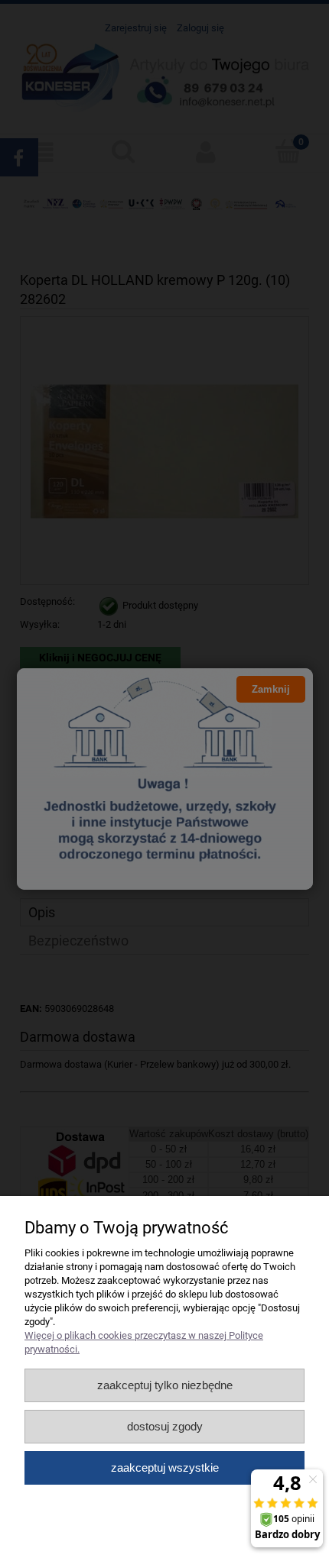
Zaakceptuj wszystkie (165, 1467)
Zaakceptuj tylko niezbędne (165, 1385)
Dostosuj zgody (165, 1426)
